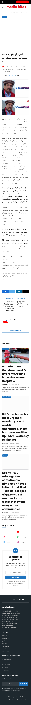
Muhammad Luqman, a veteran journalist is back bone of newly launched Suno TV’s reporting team (8, 306)
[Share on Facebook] (9, 75)
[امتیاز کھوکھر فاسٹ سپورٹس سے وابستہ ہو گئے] (15, 88)
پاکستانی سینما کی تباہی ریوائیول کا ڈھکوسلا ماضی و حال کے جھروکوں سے (22, 303)
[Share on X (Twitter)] (12, 75)
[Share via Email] (18, 75)
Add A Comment (15, 331)
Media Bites (21, 697)
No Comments (21, 69)
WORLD (5, 455)
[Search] (28, 7)
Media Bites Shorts (22, 2)
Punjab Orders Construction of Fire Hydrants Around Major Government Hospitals (15, 374)
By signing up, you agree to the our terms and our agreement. (16, 583)
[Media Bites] (16, 6)
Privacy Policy (20, 583)
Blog (4, 17)
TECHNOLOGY (7, 396)
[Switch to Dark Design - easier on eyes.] (3, 2)
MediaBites (10, 67)
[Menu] (3, 7)
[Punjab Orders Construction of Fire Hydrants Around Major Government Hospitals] (15, 355)
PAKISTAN (5, 349)
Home (3, 12)
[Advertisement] (15, 35)
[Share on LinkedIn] (15, 75)
